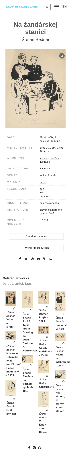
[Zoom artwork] (35, 88)
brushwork (46, 196)
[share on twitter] (26, 259)
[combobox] (27, 7)
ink (41, 192)
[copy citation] (50, 259)
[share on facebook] (20, 259)
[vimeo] (35, 447)
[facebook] (30, 447)
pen (42, 188)
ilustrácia (45, 168)
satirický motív (48, 175)
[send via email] (38, 258)
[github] (40, 447)
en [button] (65, 6)
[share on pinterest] (32, 259)
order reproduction (38, 247)
